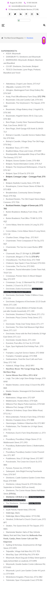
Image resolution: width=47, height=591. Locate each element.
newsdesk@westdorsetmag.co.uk (24, 6)
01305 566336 (32, 3)
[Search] (44, 25)
